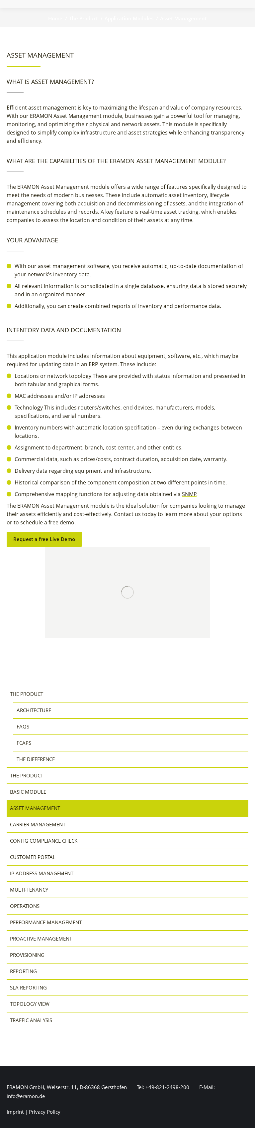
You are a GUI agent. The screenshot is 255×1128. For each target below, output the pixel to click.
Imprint (15, 1111)
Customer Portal (32, 857)
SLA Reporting (28, 987)
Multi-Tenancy (29, 889)
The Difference (36, 759)
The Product (26, 694)
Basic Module (28, 791)
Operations (25, 906)
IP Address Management (41, 873)
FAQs (23, 726)
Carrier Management (37, 824)
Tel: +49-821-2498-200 (162, 1087)
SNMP (189, 494)
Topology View (29, 1003)
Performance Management (46, 922)
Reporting (23, 971)
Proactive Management (41, 938)
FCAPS (24, 742)
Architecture (34, 710)
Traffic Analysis (31, 1020)
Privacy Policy (44, 1111)
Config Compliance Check (43, 840)
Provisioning (27, 955)
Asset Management (35, 808)
